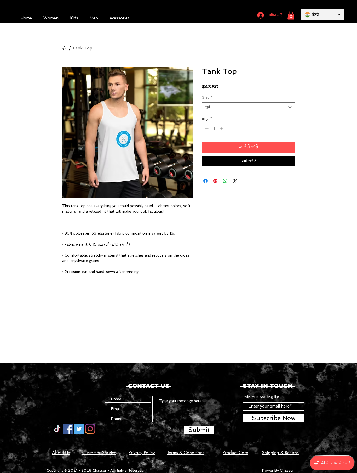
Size (207, 97)
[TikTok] (57, 429)
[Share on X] (235, 181)
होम (64, 48)
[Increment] (222, 128)
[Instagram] (90, 429)
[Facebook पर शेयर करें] (205, 181)
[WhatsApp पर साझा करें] (225, 181)
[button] (291, 15)
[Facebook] (68, 429)
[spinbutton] (214, 128)
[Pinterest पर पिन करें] (215, 181)
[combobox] (248, 107)
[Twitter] (79, 429)
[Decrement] (206, 128)
